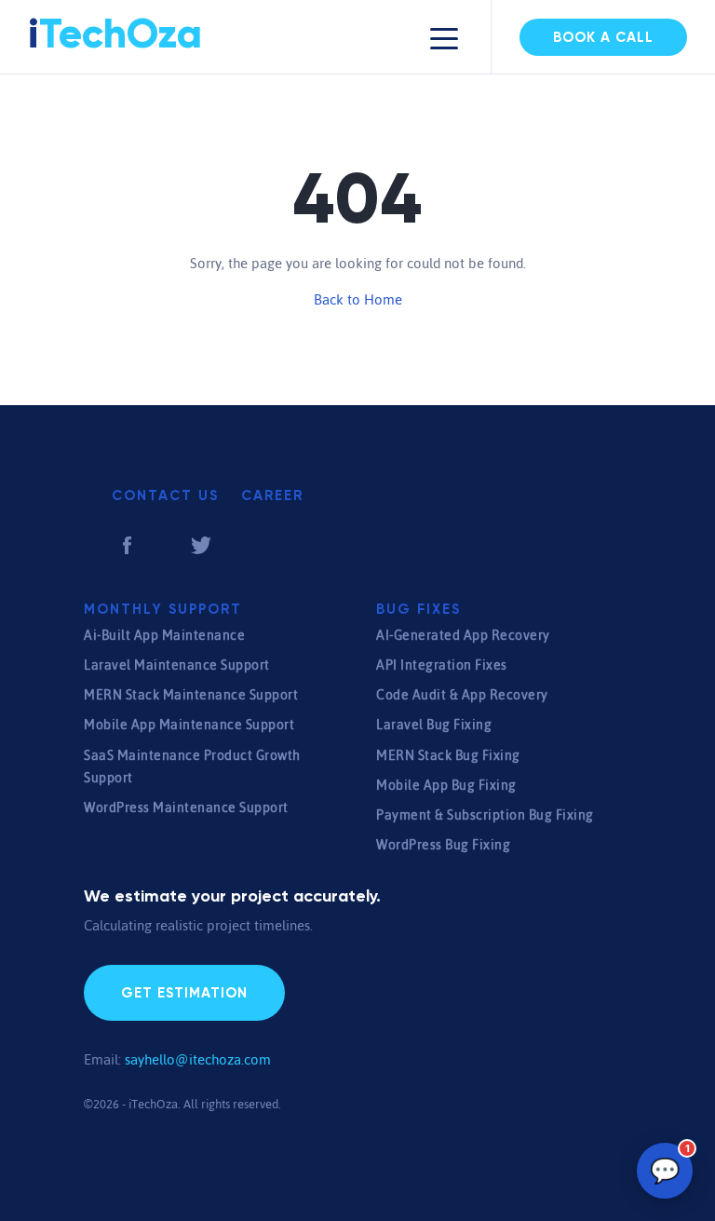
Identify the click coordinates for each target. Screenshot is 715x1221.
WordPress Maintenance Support (186, 807)
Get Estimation (184, 993)
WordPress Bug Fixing (443, 844)
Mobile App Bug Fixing (446, 785)
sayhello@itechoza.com (198, 1059)
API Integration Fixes (441, 665)
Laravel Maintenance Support (177, 665)
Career (272, 496)
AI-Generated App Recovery (463, 635)
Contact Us (165, 496)
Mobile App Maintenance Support (189, 724)
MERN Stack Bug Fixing (448, 755)
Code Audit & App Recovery (462, 694)
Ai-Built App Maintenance (164, 635)
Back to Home (358, 299)
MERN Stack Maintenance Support (191, 694)
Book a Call (603, 38)
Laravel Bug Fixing (434, 724)
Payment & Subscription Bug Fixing (485, 814)
